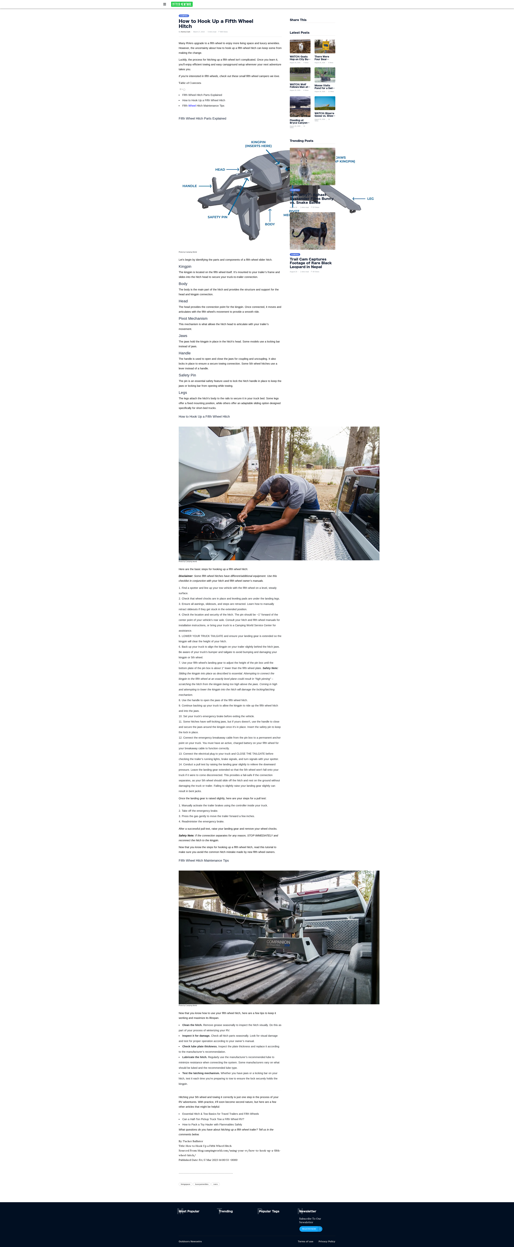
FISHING (233, 4)
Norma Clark (185, 32)
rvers (215, 1184)
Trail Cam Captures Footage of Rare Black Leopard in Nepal (311, 263)
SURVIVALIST (219, 4)
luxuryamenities (201, 1184)
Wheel (192, 105)
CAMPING (204, 4)
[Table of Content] (181, 89)
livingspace (185, 1184)
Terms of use (305, 1241)
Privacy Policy (327, 1241)
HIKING (243, 4)
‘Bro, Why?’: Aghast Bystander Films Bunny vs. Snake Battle (312, 198)
